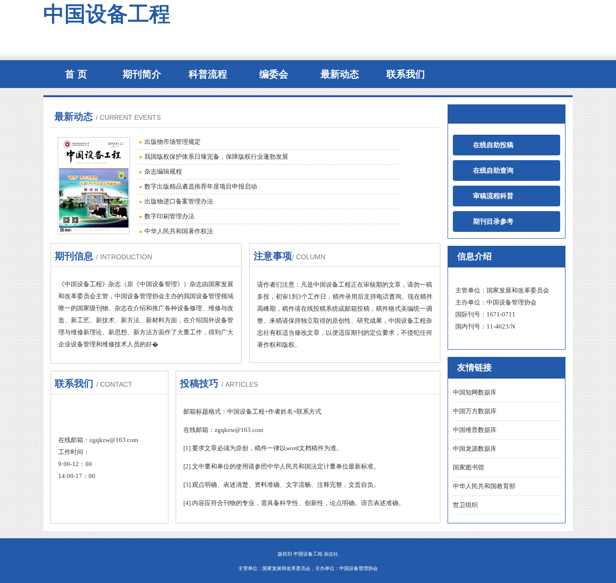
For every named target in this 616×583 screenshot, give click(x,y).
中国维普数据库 (475, 429)
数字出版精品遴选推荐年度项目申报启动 (200, 186)
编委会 (273, 74)
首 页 (76, 74)
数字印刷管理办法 (169, 216)
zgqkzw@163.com (114, 440)
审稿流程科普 (486, 196)
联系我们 (405, 74)
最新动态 (340, 74)
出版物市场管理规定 (172, 141)
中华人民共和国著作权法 (178, 231)
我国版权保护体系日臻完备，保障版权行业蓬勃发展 (216, 156)
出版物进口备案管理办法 (178, 201)
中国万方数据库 (475, 411)
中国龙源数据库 (475, 448)
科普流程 (208, 74)
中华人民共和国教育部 (484, 486)
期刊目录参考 (486, 221)
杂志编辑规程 (163, 171)
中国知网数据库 (475, 392)
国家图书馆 (468, 467)
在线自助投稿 (486, 145)
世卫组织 (465, 504)
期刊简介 (142, 74)
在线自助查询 (486, 171)
